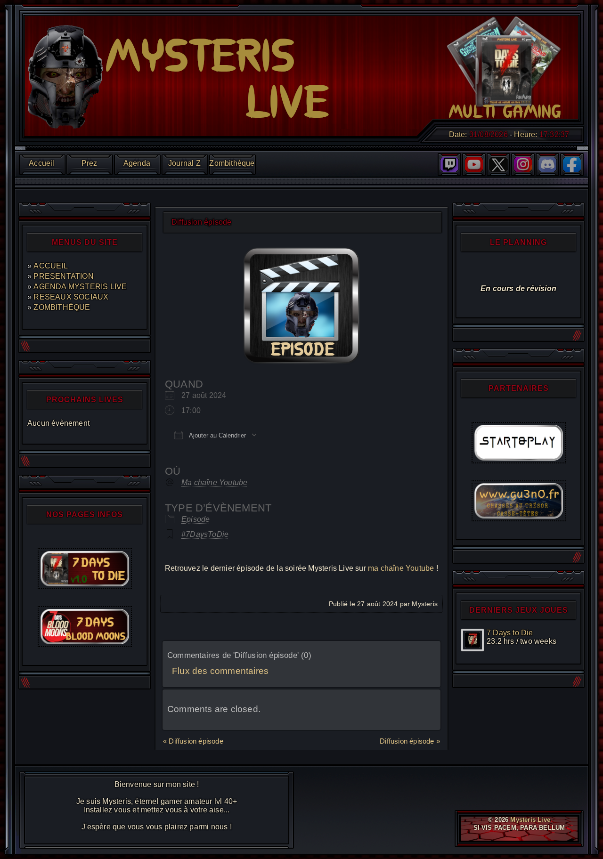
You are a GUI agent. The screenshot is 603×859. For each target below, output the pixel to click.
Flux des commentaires (220, 671)
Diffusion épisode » (410, 741)
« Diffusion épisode (193, 741)
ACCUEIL (50, 266)
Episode (195, 519)
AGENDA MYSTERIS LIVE (80, 287)
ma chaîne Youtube (401, 568)
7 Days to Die (510, 633)
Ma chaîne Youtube (214, 482)
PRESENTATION (63, 276)
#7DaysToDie (204, 534)
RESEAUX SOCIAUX (70, 297)
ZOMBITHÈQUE (61, 307)
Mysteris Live (530, 819)
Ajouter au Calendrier (216, 435)
